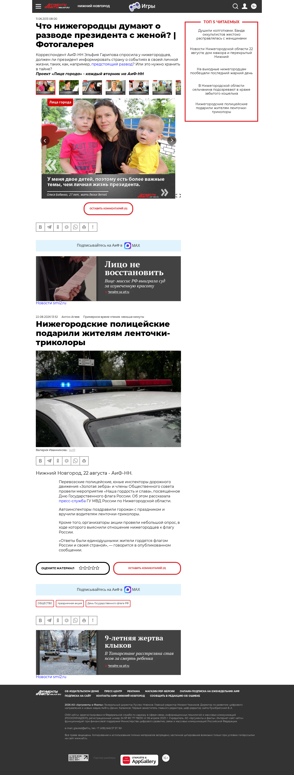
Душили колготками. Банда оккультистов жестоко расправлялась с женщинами (221, 34)
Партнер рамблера (104, 757)
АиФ (72, 450)
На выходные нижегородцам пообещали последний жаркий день (221, 71)
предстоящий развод (112, 64)
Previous (45, 140)
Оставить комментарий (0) (108, 208)
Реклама (133, 691)
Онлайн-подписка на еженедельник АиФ (210, 691)
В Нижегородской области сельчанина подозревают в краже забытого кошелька (221, 90)
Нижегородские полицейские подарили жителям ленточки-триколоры (221, 108)
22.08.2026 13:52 (47, 316)
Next (172, 140)
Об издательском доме (82, 691)
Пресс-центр (113, 691)
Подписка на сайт (78, 695)
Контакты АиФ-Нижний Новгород (120, 695)
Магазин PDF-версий (160, 691)
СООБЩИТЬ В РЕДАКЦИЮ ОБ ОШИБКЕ (175, 695)
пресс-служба (72, 501)
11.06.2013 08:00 (46, 18)
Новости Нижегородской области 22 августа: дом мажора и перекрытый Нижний (221, 53)
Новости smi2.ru (51, 303)
